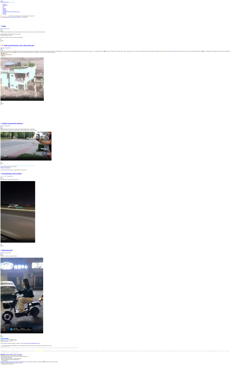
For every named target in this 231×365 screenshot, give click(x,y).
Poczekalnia (5, 5)
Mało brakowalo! (7, 250)
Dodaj (1, 2)
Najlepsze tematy (16, 11)
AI (3, 7)
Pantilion (2, 47)
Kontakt (7, 354)
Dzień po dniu (10, 11)
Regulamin (2, 354)
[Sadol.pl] (1, 1)
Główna (4, 4)
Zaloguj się (2, 167)
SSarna (1, 28)
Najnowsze (5, 11)
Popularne (5, 10)
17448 (7, 341)
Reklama (11, 354)
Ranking (4, 13)
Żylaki (4, 26)
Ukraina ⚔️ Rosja (5, 15)
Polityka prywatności (18, 354)
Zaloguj (7, 2)
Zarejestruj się (12, 2)
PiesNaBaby (2, 176)
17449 (4, 341)
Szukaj (4, 2)
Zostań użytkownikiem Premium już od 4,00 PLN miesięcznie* (12, 361)
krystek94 (2, 252)
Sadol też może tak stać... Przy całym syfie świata (11, 17)
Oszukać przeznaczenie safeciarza (12, 123)
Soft (3, 6)
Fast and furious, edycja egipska (12, 173)
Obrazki (4, 8)
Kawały (4, 9)
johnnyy (2, 125)
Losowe (4, 12)
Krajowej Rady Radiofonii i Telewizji (32, 343)
